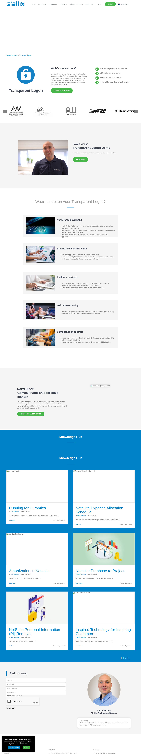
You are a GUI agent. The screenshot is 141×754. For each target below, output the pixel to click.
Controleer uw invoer (14, 696)
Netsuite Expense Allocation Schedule (99, 510)
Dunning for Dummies (27, 508)
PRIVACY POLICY (14, 747)
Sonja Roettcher (15, 511)
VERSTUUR (11, 708)
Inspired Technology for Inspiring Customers (103, 631)
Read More (12, 520)
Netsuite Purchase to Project (100, 571)
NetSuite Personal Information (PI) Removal (34, 631)
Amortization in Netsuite (29, 571)
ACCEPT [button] (26, 747)
